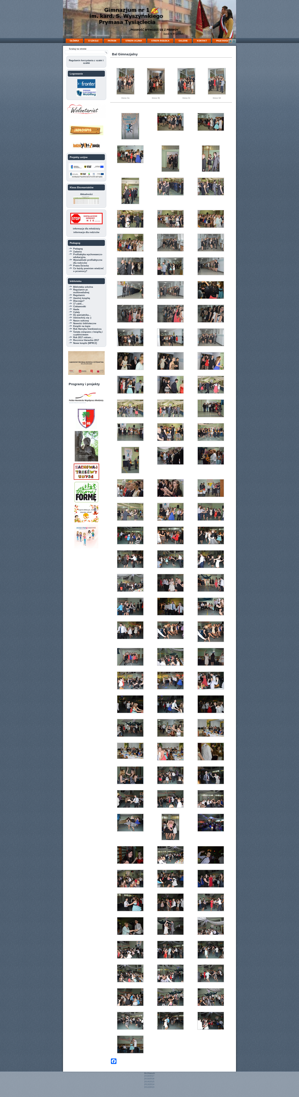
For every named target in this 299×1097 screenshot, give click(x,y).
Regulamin (79, 295)
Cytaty (76, 312)
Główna (74, 41)
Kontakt (202, 41)
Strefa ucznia (133, 41)
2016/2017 (149, 1076)
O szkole (93, 41)
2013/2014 (149, 1084)
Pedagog (78, 248)
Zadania (77, 251)
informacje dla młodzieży (86, 228)
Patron (112, 41)
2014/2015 (149, 1081)
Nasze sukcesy (81, 320)
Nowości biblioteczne (84, 323)
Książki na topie (81, 326)
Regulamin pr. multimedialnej (81, 291)
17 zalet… (78, 303)
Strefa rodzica (160, 41)
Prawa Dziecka (81, 265)
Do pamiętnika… (82, 315)
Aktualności (86, 194)
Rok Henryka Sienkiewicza (87, 329)
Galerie (183, 41)
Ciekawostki (79, 306)
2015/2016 (149, 1078)
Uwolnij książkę (81, 298)
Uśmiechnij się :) (82, 317)
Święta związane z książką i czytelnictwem (88, 333)
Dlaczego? (78, 301)
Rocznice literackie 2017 (86, 340)
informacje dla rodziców (86, 232)
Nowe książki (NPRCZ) (85, 343)
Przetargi (222, 41)
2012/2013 (149, 1087)
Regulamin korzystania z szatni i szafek (86, 61)
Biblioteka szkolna (83, 287)
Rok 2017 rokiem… (83, 337)
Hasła (76, 309)
